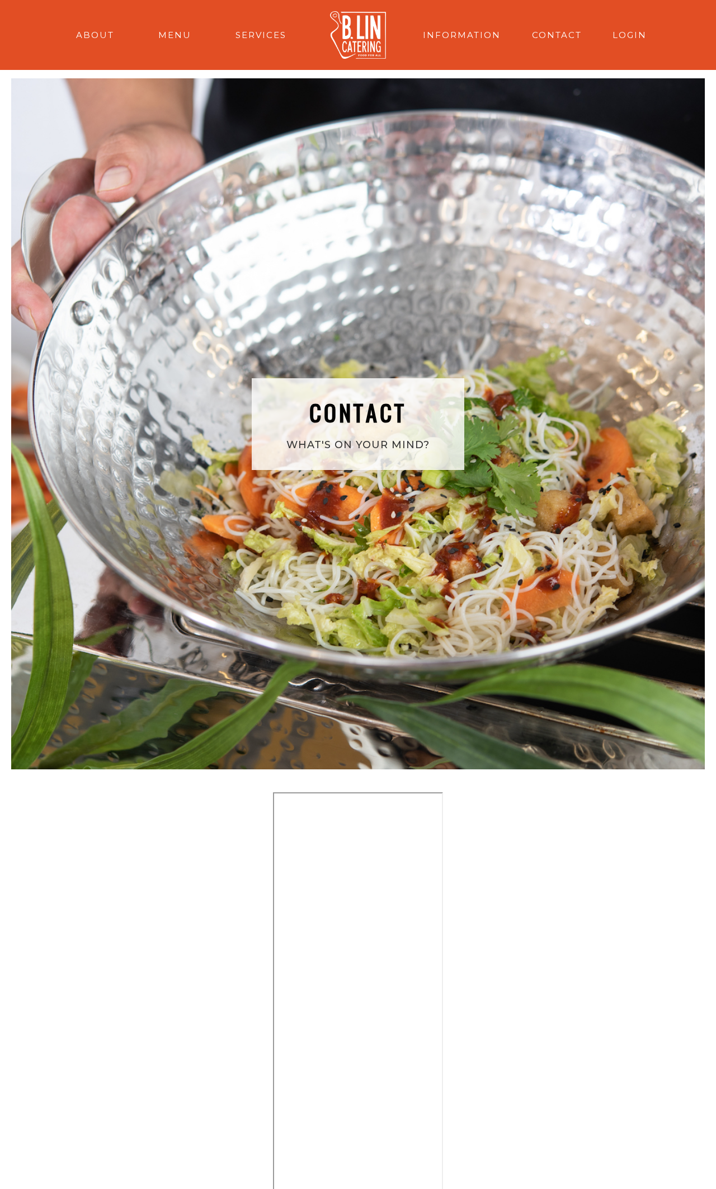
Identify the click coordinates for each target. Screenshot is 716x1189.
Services (260, 35)
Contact (557, 35)
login (630, 35)
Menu (174, 35)
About (95, 35)
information (462, 35)
